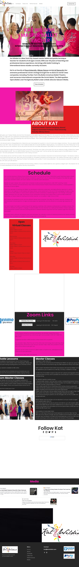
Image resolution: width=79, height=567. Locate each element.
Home (28, 549)
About (28, 551)
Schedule (29, 553)
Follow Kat (30, 555)
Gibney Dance (42, 70)
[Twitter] (49, 432)
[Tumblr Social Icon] (55, 432)
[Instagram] (46, 432)
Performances (31, 558)
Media (28, 560)
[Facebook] (43, 432)
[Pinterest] (52, 432)
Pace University (31, 70)
